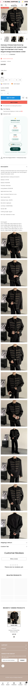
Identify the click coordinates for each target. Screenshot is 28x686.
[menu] (2, 5)
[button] (23, 32)
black (14, 637)
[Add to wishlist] (23, 98)
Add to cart (11, 98)
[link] (7, 598)
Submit (22, 660)
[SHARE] (26, 98)
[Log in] (22, 5)
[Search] (6, 5)
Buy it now (14, 102)
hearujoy (14, 628)
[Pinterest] (2, 666)
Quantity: (3, 90)
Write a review (14, 559)
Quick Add (14, 625)
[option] (14, 20)
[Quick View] (19, 615)
